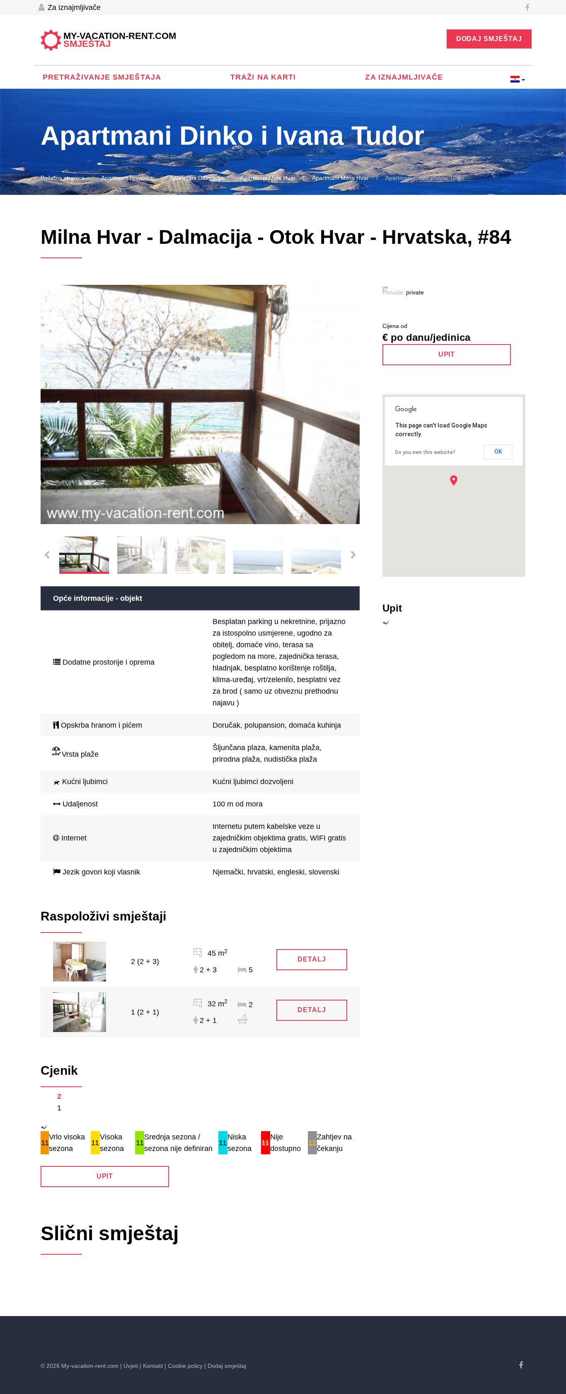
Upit (105, 1176)
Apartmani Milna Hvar (340, 178)
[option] (200, 405)
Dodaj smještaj (489, 38)
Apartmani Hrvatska (127, 178)
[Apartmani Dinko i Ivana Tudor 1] (79, 1012)
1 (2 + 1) (145, 1012)
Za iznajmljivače (73, 7)
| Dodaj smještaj (225, 1365)
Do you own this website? (425, 452)
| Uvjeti (129, 1365)
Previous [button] (57, 404)
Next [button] (343, 404)
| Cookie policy (183, 1365)
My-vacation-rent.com (119, 40)
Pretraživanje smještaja (102, 77)
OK (498, 451)
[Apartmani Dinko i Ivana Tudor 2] (79, 961)
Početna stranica (63, 178)
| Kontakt (151, 1365)
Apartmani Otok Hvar (267, 178)
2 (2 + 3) (145, 961)
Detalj (312, 959)
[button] (453, 480)
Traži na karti (263, 77)
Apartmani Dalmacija (196, 178)
